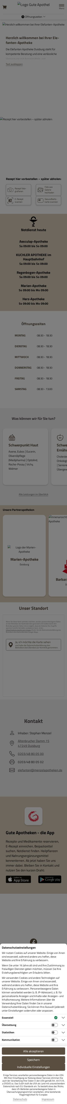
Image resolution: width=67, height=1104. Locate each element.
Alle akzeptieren (33, 1051)
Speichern (33, 1059)
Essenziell (7, 1018)
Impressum (48, 1099)
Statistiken (8, 1032)
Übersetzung (9, 1025)
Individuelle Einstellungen (33, 1067)
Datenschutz (20, 1099)
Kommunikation (11, 1040)
